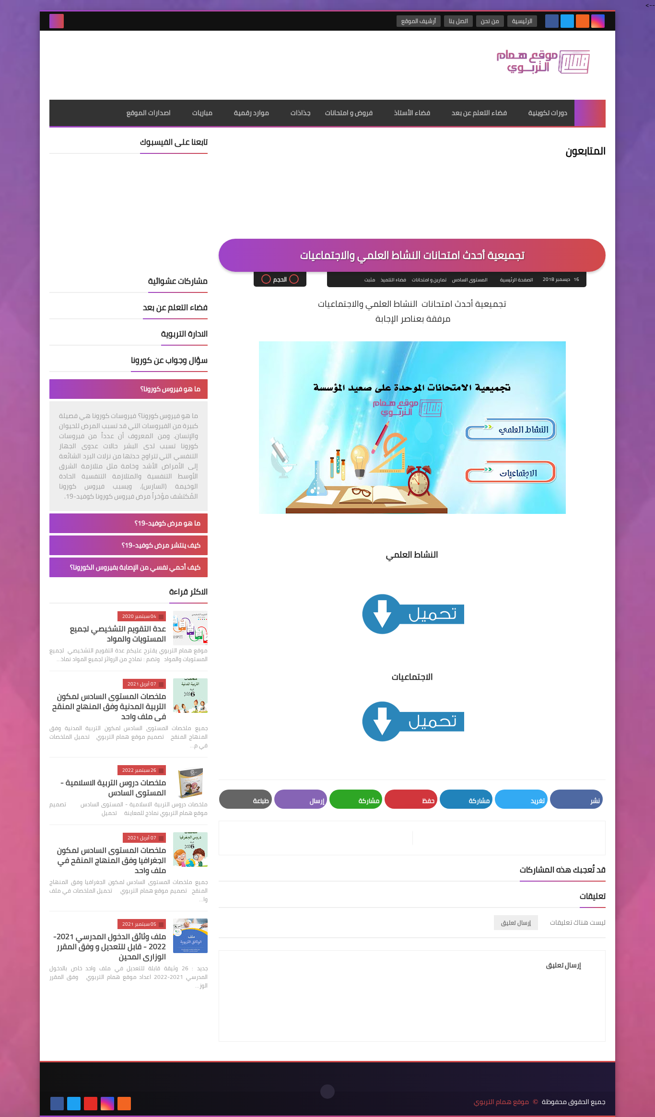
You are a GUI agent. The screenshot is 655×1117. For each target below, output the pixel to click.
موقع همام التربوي (501, 1102)
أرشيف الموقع (418, 20)
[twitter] (567, 21)
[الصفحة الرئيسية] (590, 113)
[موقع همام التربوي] (536, 65)
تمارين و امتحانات (429, 279)
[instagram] (598, 21)
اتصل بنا (458, 20)
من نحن (490, 20)
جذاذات (301, 112)
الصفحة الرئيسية (516, 279)
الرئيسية (522, 20)
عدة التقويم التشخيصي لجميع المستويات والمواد (118, 633)
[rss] (582, 21)
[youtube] (90, 1103)
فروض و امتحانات (349, 112)
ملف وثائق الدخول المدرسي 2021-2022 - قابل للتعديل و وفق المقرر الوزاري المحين (109, 946)
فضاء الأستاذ (412, 112)
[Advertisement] (223, 61)
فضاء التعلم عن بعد (479, 112)
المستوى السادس (470, 279)
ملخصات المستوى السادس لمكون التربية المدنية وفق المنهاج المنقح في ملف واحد (109, 706)
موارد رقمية (251, 112)
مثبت (369, 279)
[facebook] (552, 21)
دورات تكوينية (547, 112)
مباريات (202, 112)
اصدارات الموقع (149, 112)
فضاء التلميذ (393, 279)
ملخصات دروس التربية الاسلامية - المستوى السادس (113, 787)
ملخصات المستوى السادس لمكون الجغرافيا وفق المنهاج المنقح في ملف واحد (111, 860)
